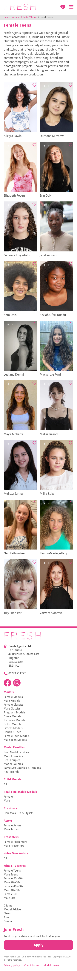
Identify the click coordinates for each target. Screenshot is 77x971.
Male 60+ (9, 898)
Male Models (12, 700)
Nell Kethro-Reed (15, 553)
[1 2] (20, 107)
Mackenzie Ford (50, 374)
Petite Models (12, 724)
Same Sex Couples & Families (22, 768)
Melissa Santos (13, 493)
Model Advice (12, 909)
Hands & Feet (12, 732)
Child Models (12, 779)
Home (7, 17)
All (5, 784)
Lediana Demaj (14, 374)
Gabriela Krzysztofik (17, 255)
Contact (8, 921)
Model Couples (13, 764)
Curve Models (12, 716)
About (7, 917)
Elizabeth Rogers (14, 195)
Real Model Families (16, 752)
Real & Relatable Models (20, 792)
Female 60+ (11, 894)
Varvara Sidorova (51, 613)
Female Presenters (15, 842)
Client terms (31, 965)
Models (9, 692)
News (7, 913)
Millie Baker (48, 493)
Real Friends (11, 771)
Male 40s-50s (12, 890)
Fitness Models (13, 728)
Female (8, 796)
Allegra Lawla (13, 136)
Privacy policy (12, 965)
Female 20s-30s (13, 878)
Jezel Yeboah (48, 255)
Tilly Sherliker (12, 613)
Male (7, 800)
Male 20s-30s (12, 882)
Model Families (14, 747)
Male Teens (11, 874)
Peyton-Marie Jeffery (53, 553)
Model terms (51, 965)
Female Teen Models (17, 736)
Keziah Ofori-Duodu (53, 315)
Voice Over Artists (16, 853)
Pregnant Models (14, 712)
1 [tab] (8, 86)
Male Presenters (14, 845)
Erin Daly (46, 195)
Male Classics (12, 708)
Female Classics (13, 704)
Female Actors (12, 825)
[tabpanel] (20, 107)
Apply (38, 945)
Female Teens (12, 870)
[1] (56, 346)
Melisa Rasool (49, 434)
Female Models (13, 697)
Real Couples (12, 760)
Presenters (11, 837)
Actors (15, 17)
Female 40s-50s (13, 886)
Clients (8, 905)
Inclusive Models (14, 720)
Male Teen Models (15, 739)
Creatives (10, 808)
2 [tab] (12, 86)
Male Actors (11, 829)
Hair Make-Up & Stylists (18, 813)
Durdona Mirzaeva (52, 136)
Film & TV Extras (29, 17)
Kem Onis (10, 315)
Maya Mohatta (13, 434)
